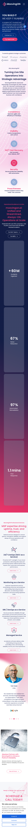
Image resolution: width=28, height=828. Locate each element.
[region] (14, 815)
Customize (14, 820)
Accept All (14, 816)
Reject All (14, 824)
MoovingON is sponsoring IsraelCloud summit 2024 (11, 755)
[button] (24, 4)
